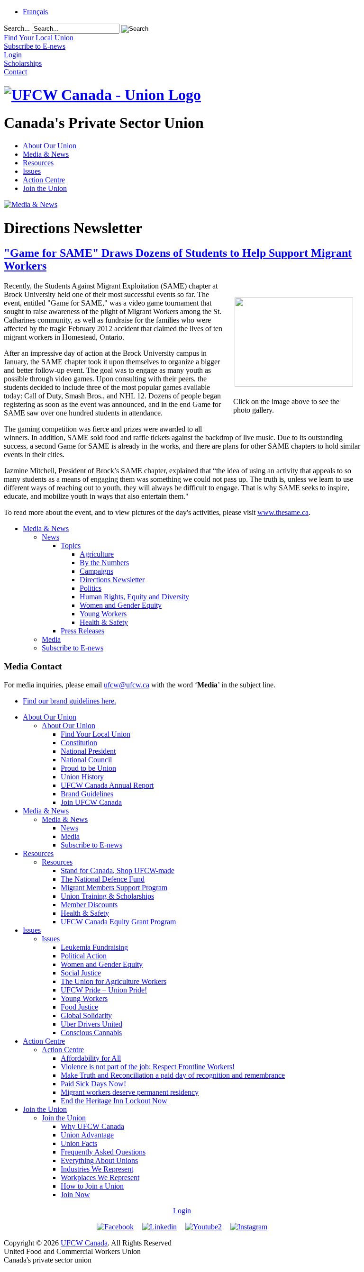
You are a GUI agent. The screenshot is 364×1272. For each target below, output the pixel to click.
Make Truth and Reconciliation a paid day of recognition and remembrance (173, 1075)
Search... (17, 28)
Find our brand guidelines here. (69, 701)
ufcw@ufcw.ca (126, 685)
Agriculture (97, 554)
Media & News (46, 154)
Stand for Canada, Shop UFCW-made (117, 870)
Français (35, 12)
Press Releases (82, 631)
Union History (82, 777)
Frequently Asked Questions (103, 1152)
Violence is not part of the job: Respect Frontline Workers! (148, 1067)
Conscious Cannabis (91, 1032)
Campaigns (96, 571)
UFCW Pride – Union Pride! (104, 990)
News (50, 537)
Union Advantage (87, 1135)
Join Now (75, 1195)
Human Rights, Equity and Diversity (134, 597)
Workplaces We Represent (100, 1177)
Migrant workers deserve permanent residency (130, 1092)
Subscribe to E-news (72, 648)
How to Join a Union (92, 1186)
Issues (32, 171)
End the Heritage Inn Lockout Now (114, 1101)
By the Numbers (104, 563)
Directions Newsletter (112, 580)
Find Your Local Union (95, 734)
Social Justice (81, 973)
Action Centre (44, 180)
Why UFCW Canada (92, 1126)
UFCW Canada (84, 1243)
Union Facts (79, 1143)
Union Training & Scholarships (107, 896)
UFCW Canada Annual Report (107, 785)
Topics (71, 545)
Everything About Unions (99, 1160)
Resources (38, 163)
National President (88, 751)
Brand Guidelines (87, 794)
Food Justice (79, 1007)
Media (51, 639)
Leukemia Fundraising (94, 947)
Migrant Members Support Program (114, 888)
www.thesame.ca (283, 512)
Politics (90, 588)
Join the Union (45, 188)
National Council (86, 760)
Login (182, 1211)
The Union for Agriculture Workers (113, 981)
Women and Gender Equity (121, 605)
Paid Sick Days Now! (93, 1084)
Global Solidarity (86, 1015)
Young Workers (103, 614)
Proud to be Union (88, 768)
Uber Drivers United (91, 1024)
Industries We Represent (97, 1169)
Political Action (84, 956)
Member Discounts (89, 905)
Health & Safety (104, 622)
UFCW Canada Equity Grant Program (118, 922)
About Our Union (49, 146)
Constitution (79, 743)
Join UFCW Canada (91, 802)
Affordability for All (91, 1058)
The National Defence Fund (103, 879)
